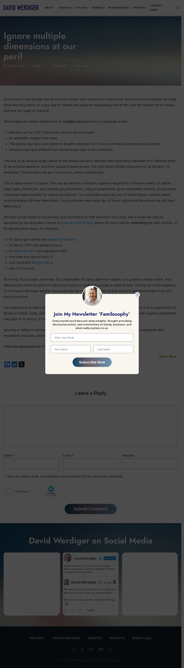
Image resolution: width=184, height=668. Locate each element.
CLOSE (137, 294)
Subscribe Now (92, 362)
